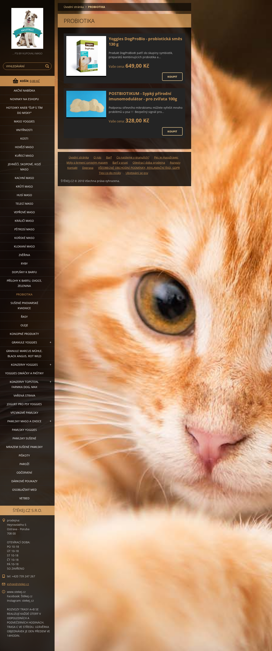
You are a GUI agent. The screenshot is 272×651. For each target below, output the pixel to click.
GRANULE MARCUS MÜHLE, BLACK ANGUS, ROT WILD (24, 353)
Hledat (47, 66)
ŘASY (24, 317)
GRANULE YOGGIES (24, 342)
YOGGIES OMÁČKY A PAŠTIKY (24, 373)
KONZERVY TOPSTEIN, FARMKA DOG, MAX (24, 384)
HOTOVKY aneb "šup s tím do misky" (24, 110)
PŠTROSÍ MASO (24, 229)
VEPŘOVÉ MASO (24, 212)
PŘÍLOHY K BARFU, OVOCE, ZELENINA (24, 283)
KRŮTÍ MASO (24, 186)
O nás (97, 157)
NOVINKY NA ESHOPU (24, 99)
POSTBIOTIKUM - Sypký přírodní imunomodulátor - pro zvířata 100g (143, 96)
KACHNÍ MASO (24, 178)
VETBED (24, 498)
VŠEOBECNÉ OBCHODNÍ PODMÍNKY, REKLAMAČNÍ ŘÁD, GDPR (139, 168)
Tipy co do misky (110, 173)
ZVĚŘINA (24, 255)
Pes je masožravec (166, 157)
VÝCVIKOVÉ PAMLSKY (24, 412)
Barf (109, 157)
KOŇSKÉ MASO (24, 238)
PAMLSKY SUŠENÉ (24, 438)
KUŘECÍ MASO (24, 155)
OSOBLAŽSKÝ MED (24, 490)
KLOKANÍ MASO (24, 246)
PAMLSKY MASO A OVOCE (24, 421)
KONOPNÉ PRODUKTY (24, 334)
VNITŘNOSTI (24, 130)
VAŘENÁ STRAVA (24, 395)
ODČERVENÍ (24, 472)
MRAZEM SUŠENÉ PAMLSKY (24, 447)
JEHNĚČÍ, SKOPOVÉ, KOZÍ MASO (24, 166)
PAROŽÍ (24, 464)
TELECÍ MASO (24, 203)
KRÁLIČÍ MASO (24, 221)
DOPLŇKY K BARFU (24, 272)
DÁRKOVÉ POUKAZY (24, 481)
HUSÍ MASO (24, 195)
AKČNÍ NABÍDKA (24, 90)
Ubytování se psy (137, 173)
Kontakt (72, 168)
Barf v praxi (120, 162)
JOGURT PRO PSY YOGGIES (24, 404)
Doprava (87, 168)
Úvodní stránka (74, 7)
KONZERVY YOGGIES (24, 365)
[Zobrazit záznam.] (86, 56)
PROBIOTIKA (24, 294)
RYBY (24, 263)
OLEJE (24, 325)
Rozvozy (175, 162)
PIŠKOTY (24, 455)
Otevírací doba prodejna (149, 162)
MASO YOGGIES (24, 121)
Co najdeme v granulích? (132, 157)
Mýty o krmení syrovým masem (87, 162)
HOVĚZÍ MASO (24, 147)
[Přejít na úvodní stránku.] (27, 25)
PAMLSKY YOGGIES (24, 430)
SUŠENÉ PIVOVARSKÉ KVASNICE (24, 305)
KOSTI (24, 138)
